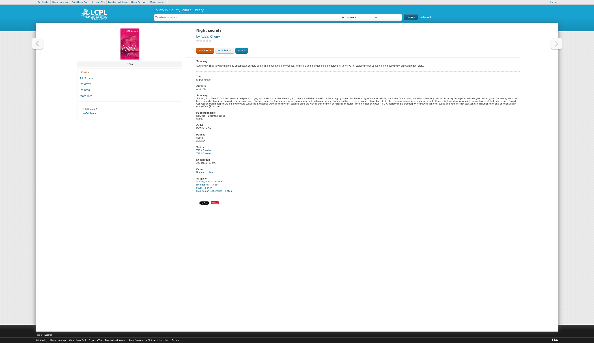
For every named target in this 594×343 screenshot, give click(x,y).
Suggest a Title (98, 2)
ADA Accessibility (158, 2)
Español (48, 335)
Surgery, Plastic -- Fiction (209, 181)
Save (216, 203)
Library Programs (138, 2)
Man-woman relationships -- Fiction (214, 191)
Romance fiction (204, 172)
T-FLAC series (203, 150)
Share (241, 50)
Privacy (175, 340)
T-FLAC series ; (204, 153)
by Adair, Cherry (208, 36)
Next (556, 43)
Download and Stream (118, 2)
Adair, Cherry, (203, 89)
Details (84, 72)
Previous (37, 43)
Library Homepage (60, 2)
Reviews (85, 84)
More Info (86, 96)
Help (167, 340)
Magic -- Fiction (204, 187)
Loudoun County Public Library (179, 10)
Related (85, 90)
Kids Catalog (43, 2)
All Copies (86, 78)
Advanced (426, 17)
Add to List (225, 50)
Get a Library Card (80, 2)
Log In (553, 2)
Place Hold (205, 50)
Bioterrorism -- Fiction (207, 184)
